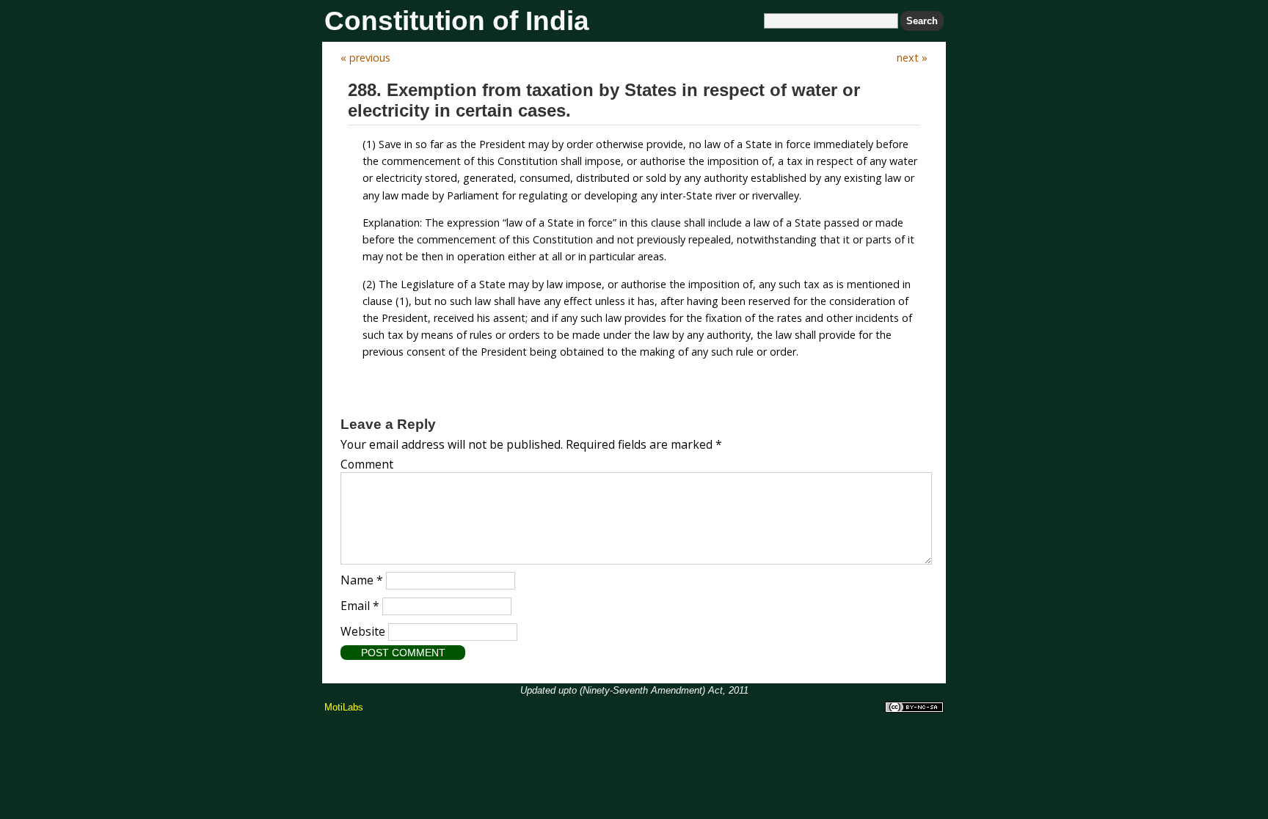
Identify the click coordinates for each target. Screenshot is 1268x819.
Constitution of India (456, 21)
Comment (366, 464)
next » (912, 58)
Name (361, 580)
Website (362, 631)
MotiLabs (343, 707)
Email (359, 606)
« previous (365, 58)
